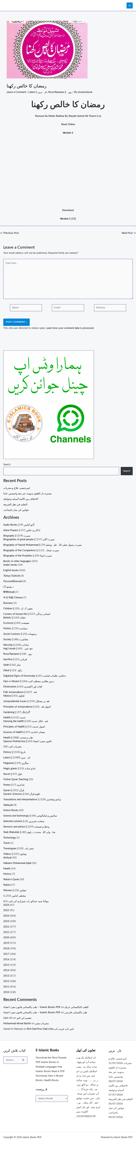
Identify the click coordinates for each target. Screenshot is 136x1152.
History (7, 874)
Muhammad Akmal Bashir (17, 1023)
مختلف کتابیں (19, 896)
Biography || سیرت (16, 536)
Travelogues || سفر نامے (18, 848)
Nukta (6, 885)
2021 (6, 932)
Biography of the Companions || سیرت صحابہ (31, 550)
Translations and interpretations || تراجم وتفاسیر (32, 799)
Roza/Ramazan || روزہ (60, 92)
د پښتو (10, 587)
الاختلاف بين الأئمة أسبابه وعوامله (20, 499)
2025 (6, 910)
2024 (6, 916)
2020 (6, 937)
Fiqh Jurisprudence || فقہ (20, 692)
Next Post (129, 233)
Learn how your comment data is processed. (70, 328)
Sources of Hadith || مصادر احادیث (24, 732)
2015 (6, 965)
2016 (6, 959)
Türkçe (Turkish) (11, 576)
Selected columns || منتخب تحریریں (23, 821)
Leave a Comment (16, 92)
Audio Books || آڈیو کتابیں (18, 525)
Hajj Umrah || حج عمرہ (18, 648)
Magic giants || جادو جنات (19, 768)
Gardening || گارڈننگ (16, 712)
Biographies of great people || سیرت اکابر (29, 539)
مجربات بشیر (42, 1023)
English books (11, 570)
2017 (6, 954)
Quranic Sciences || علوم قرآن (21, 794)
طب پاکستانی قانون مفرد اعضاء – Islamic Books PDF (31, 1007)
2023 (6, 921)
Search (6, 464)
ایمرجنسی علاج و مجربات (16, 488)
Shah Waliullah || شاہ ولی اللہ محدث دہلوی (29, 832)
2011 (6, 987)
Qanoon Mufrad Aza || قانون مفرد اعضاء (27, 741)
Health (6, 868)
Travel (6, 843)
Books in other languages (17, 561)
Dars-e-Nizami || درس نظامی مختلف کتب (28, 681)
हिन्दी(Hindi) (9, 592)
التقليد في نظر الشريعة (15, 504)
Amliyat (7, 857)
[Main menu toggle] (130, 5)
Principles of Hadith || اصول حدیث (24, 726)
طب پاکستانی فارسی (76, 1012)
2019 (6, 943)
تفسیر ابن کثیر (23, 1018)
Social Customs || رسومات (20, 634)
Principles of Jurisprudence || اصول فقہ (27, 707)
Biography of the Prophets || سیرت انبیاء (27, 555)
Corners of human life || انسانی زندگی (26, 614)
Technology (9, 837)
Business (8, 603)
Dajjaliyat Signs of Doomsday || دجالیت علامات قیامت (34, 676)
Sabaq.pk (8, 805)
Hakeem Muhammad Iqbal (17, 863)
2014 (6, 970)
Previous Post (9, 233)
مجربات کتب (15, 746)
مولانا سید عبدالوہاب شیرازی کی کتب (28, 901)
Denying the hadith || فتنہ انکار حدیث (25, 721)
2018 (6, 948)
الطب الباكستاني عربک (76, 1007)
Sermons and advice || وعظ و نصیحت (26, 826)
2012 (6, 981)
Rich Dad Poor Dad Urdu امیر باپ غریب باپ (50, 1029)
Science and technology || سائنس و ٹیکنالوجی (30, 816)
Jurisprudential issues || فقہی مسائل (26, 701)
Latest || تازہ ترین (38, 92)
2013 (6, 976)
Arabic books (10, 565)
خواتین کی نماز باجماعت (16, 510)
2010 (6, 992)
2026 (6, 905)
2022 (6, 927)
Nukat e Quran (11, 879)
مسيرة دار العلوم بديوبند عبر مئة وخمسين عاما (27, 493)
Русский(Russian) (12, 581)
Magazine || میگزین (16, 763)
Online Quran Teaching (15, 779)
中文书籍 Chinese (13, 597)
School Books (11, 810)
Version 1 (65, 219)
